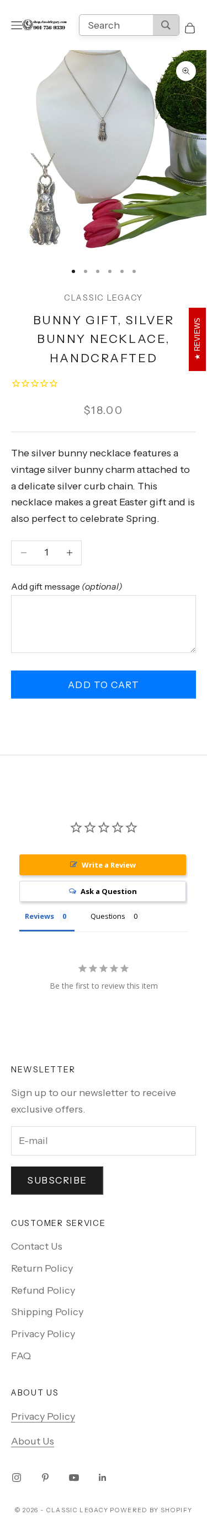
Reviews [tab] (39, 916)
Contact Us (36, 1246)
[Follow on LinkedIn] (102, 1477)
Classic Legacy (103, 298)
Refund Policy (43, 1290)
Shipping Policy (47, 1312)
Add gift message (67, 586)
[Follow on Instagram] (16, 1477)
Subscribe (57, 1180)
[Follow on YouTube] (73, 1477)
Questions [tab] (108, 916)
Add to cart (104, 684)
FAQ (21, 1356)
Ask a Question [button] (109, 891)
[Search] (166, 25)
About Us (32, 1441)
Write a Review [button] (109, 865)
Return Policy (42, 1268)
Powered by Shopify (151, 1510)
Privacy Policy (43, 1334)
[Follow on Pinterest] (45, 1477)
